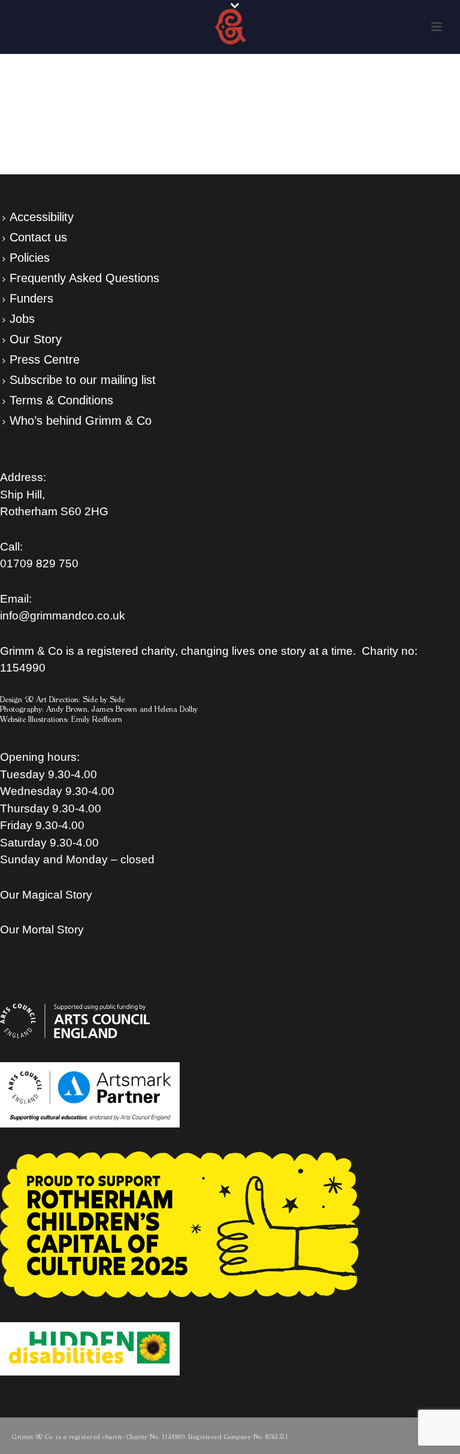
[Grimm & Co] (230, 27)
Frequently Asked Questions (84, 278)
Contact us (38, 237)
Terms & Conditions (61, 400)
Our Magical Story (46, 894)
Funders (31, 298)
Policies (30, 257)
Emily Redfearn (96, 719)
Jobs (22, 318)
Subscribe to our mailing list (83, 379)
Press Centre (45, 359)
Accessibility (42, 216)
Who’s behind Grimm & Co (81, 420)
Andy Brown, (67, 709)
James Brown (114, 709)
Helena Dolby (176, 709)
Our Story (36, 339)
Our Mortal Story (42, 929)
